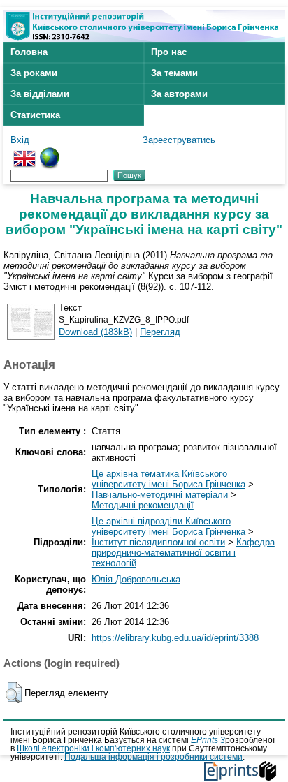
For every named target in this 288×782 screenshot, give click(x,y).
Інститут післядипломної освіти (158, 542)
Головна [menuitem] (29, 52)
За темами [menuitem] (174, 73)
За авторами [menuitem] (179, 94)
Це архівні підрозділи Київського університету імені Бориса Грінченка (168, 526)
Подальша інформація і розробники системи (153, 757)
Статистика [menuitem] (35, 115)
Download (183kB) (95, 332)
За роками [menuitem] (33, 73)
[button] (14, 692)
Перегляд (160, 332)
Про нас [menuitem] (169, 52)
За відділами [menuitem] (39, 94)
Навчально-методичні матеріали (160, 494)
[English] (24, 152)
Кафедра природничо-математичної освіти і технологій (183, 552)
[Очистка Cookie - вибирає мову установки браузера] (49, 152)
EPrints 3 (208, 740)
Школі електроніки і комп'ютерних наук (93, 748)
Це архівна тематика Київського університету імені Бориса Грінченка (168, 479)
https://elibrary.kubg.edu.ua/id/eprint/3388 (175, 638)
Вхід (19, 140)
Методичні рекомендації (143, 505)
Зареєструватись (179, 140)
